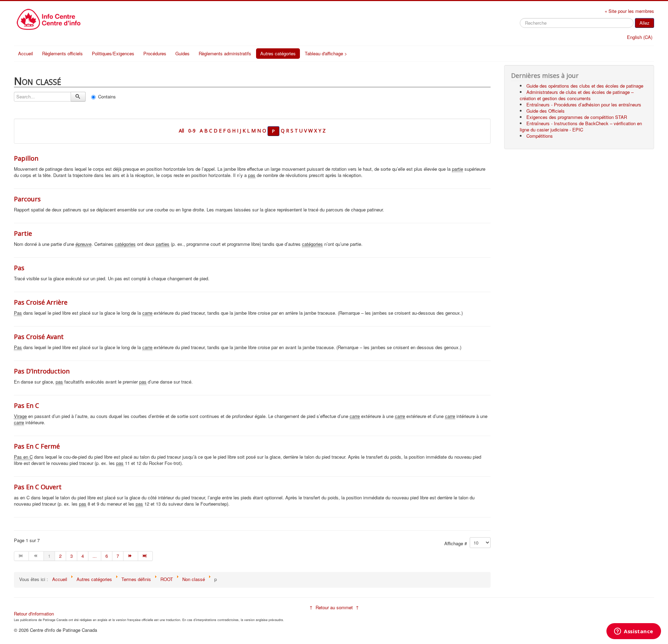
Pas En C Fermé (37, 446)
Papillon (26, 158)
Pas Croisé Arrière (40, 302)
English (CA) (639, 37)
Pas (19, 268)
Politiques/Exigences (113, 53)
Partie (23, 233)
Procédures (154, 53)
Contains (107, 96)
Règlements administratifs (225, 53)
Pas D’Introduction (42, 371)
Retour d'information (34, 613)
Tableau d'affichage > (326, 53)
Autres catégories (278, 53)
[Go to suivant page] (131, 556)
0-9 (192, 130)
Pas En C (26, 405)
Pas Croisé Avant (39, 336)
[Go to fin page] (145, 556)
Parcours (27, 199)
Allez (644, 22)
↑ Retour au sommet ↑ (334, 607)
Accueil (25, 53)
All (181, 130)
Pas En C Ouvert (38, 487)
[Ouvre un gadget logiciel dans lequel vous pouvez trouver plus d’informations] (633, 632)
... (95, 556)
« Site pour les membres (629, 11)
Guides (182, 53)
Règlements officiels (62, 53)
